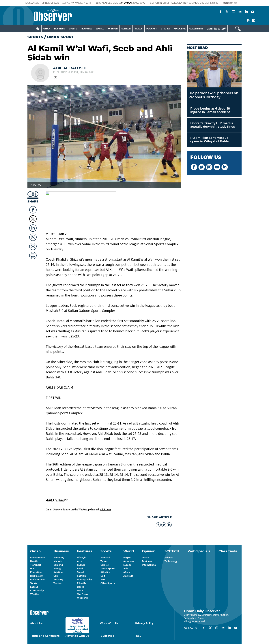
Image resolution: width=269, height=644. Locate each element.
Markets (57, 561)
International (149, 565)
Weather (35, 594)
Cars (55, 575)
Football (105, 557)
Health (34, 561)
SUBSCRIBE (230, 2)
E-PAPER (165, 28)
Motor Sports (107, 568)
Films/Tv (81, 583)
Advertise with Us (77, 635)
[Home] (37, 28)
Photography (84, 579)
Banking (58, 565)
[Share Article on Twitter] (32, 219)
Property (58, 579)
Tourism (34, 583)
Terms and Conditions (44, 635)
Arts (79, 561)
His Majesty (36, 575)
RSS (138, 635)
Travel (80, 572)
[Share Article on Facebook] (32, 208)
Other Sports (107, 583)
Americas (128, 561)
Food (80, 568)
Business (147, 561)
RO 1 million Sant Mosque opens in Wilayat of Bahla (209, 139)
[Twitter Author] (56, 78)
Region (127, 557)
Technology (171, 561)
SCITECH (126, 28)
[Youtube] (253, 12)
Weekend (82, 597)
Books (80, 586)
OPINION (113, 28)
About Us (36, 623)
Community (37, 590)
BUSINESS (59, 28)
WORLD (100, 28)
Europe (127, 565)
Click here (105, 509)
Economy (58, 557)
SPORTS (73, 28)
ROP (32, 568)
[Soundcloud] (240, 12)
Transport (35, 565)
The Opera (82, 594)
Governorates (37, 557)
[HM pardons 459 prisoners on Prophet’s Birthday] (214, 69)
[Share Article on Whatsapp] (32, 236)
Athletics (105, 572)
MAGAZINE (180, 28)
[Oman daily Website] (216, 28)
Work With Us (109, 623)
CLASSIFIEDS (196, 28)
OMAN (46, 28)
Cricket (104, 565)
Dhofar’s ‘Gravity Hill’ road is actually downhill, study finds (212, 124)
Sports (35, 37)
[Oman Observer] (48, 15)
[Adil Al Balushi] (40, 73)
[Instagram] (233, 12)
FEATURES (86, 28)
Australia (128, 575)
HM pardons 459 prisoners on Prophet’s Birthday (213, 95)
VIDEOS (138, 28)
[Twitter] (227, 12)
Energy (57, 568)
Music (80, 590)
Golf (102, 575)
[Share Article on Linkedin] (32, 227)
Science (169, 557)
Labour (34, 586)
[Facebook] (221, 12)
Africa (126, 572)
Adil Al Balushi (69, 68)
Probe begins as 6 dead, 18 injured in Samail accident (210, 110)
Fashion (81, 575)
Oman (145, 557)
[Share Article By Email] (32, 245)
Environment (37, 579)
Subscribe (107, 635)
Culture (81, 565)
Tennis (103, 561)
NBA (103, 579)
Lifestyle (81, 557)
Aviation (58, 572)
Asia (125, 568)
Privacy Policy (144, 623)
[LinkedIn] (246, 12)
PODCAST (151, 28)
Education (36, 572)
